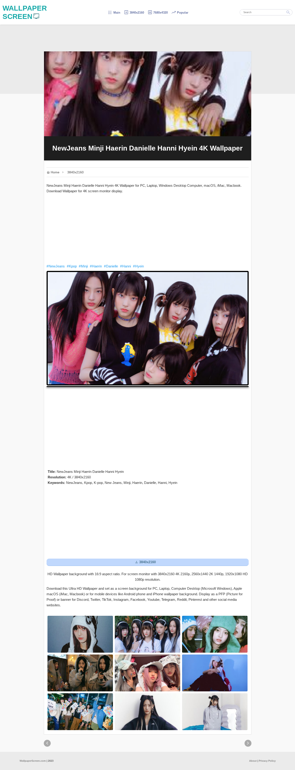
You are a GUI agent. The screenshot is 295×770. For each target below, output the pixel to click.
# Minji (83, 266)
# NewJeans (56, 266)
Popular (179, 12)
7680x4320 (158, 12)
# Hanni (125, 266)
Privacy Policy (267, 760)
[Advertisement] (148, 228)
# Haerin (96, 266)
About (253, 760)
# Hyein (138, 266)
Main (114, 12)
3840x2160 (134, 12)
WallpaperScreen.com (33, 760)
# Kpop (72, 266)
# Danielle (111, 266)
